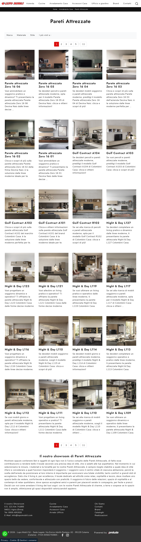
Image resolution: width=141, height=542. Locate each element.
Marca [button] (10, 35)
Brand (116, 3)
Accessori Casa (79, 3)
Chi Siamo (100, 503)
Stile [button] (32, 35)
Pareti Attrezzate (81, 9)
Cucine (42, 3)
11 (83, 44)
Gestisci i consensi (28, 540)
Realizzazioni (101, 515)
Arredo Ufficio (57, 512)
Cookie (13, 540)
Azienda (30, 3)
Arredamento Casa (59, 3)
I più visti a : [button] (45, 35)
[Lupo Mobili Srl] (13, 3)
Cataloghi (99, 512)
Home (55, 9)
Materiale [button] (21, 35)
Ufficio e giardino (100, 3)
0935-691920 (15, 512)
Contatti (127, 3)
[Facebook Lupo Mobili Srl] (61, 535)
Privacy (4, 540)
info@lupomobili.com (22, 515)
